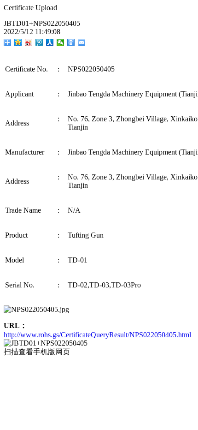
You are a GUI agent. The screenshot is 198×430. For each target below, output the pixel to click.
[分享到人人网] (50, 42)
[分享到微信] (60, 42)
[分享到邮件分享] (82, 42)
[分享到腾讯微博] (39, 42)
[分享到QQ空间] (18, 42)
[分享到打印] (71, 42)
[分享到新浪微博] (29, 42)
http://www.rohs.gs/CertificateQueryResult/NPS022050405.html (97, 335)
